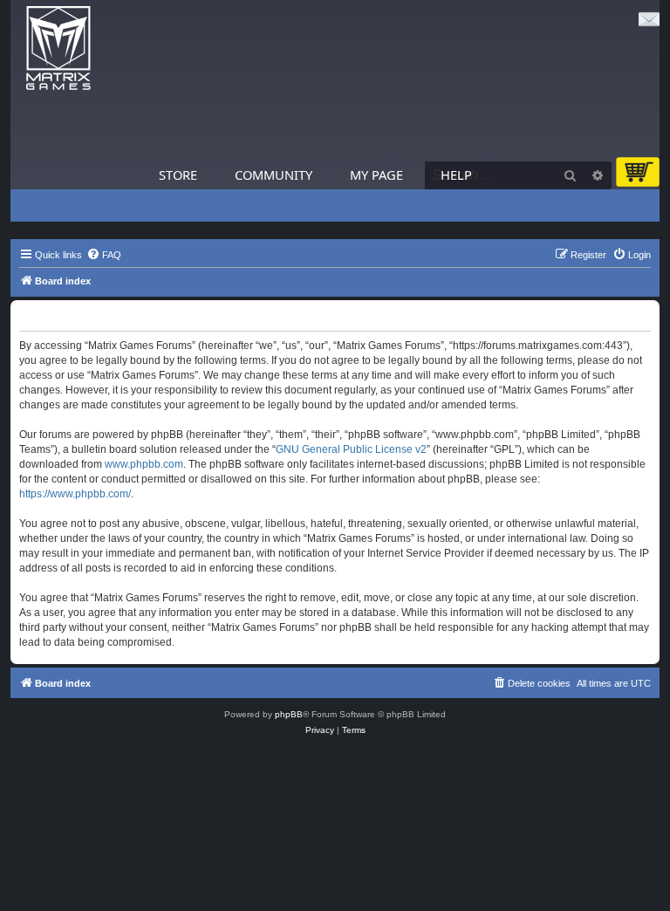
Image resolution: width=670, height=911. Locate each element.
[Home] (58, 48)
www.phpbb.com (144, 464)
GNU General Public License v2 (351, 449)
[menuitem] (103, 254)
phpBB (289, 714)
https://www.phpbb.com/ (75, 494)
